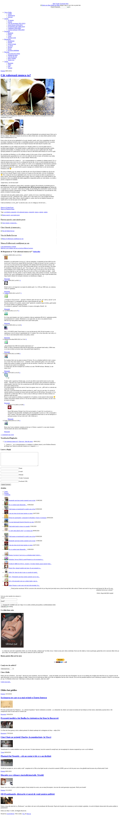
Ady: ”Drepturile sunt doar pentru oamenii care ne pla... (24, 577)
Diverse (10, 47)
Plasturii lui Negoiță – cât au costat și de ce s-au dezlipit (26, 756)
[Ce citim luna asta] (12, 648)
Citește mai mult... (6, 682)
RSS (67, 3)
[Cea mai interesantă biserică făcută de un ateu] (6, 522)
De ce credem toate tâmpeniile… (18, 505)
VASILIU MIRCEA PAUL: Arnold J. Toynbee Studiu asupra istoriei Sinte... (30, 564)
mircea (6, 280)
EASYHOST (10, 813)
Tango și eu (11, 60)
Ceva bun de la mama (14, 53)
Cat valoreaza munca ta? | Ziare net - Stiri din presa (18, 441)
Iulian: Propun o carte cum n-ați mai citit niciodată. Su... (24, 585)
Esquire (10, 22)
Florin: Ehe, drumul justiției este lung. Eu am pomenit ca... (25, 568)
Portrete (10, 42)
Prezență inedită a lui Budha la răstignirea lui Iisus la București (30, 718)
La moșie (10, 45)
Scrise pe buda (12, 44)
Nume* (3, 597)
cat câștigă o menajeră (10, 212)
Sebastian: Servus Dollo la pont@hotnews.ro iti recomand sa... (26, 559)
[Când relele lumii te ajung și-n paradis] (6, 526)
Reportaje (10, 63)
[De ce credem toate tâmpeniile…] (6, 505)
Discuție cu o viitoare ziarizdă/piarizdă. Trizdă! (22, 775)
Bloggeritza (7, 39)
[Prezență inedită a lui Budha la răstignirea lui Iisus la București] (7, 727)
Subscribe (36, 252)
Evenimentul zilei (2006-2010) (16, 26)
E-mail (21, 471)
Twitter (58, 3)
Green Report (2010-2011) (15, 25)
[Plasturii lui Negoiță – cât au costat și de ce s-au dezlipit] (7, 765)
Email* (3, 601)
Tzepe (9, 36)
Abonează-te (11, 15)
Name (20, 468)
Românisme (11, 41)
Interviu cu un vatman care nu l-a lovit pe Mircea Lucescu (17, 248)
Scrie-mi (10, 17)
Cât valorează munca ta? (16, 75)
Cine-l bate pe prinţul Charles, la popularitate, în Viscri (26, 737)
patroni (41, 212)
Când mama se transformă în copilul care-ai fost (22, 509)
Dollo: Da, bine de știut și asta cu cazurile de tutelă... (23, 572)
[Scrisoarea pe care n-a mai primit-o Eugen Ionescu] (7, 707)
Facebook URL (23, 481)
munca (37, 212)
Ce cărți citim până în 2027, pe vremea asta (21, 530)
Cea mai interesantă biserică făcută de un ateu (21, 522)
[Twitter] (8, 378)
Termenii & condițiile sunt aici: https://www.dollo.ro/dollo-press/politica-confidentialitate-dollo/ (29, 605)
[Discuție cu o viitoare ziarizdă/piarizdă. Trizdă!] (7, 784)
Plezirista (6, 52)
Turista (6, 61)
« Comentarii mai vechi (7, 434)
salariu (45, 212)
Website (21, 475)
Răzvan (29, 813)
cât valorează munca (22, 212)
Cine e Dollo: (8, 12)
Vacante (10, 68)
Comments (7, 494)
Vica (23, 813)
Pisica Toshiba (12, 58)
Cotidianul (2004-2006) (14, 28)
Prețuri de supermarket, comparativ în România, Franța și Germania (27, 517)
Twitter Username (24, 478)
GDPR (10, 14)
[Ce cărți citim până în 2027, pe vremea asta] (6, 530)
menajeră (31, 212)
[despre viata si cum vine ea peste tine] (45, 5)
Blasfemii (10, 33)
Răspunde (7, 279)
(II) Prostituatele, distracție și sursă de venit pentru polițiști (28, 794)
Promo (10, 49)
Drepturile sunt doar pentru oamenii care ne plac (22, 500)
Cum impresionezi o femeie (8, 246)
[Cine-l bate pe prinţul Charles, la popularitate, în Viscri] (7, 746)
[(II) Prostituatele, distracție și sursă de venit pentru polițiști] (7, 803)
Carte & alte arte (12, 57)
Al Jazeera (11, 20)
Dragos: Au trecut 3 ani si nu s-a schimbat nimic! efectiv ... (25, 555)
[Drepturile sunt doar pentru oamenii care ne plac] (6, 500)
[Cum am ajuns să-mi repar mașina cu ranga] (6, 513)
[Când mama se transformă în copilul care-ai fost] (6, 509)
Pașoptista (7, 31)
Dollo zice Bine (55, 5)
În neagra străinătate (13, 50)
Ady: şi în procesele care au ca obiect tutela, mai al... (23, 581)
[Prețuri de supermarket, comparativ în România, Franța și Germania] (6, 517)
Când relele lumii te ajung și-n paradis (19, 526)
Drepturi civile (12, 37)
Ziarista (6, 18)
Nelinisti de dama (13, 55)
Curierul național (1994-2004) (16, 30)
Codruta (6, 293)
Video (9, 64)
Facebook (62, 3)
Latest (6, 491)
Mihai (6, 372)
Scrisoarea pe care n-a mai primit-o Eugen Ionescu (24, 697)
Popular (6, 493)
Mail (54, 3)
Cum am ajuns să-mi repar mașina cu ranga (21, 513)
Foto (9, 66)
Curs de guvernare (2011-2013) (16, 23)
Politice (10, 34)
